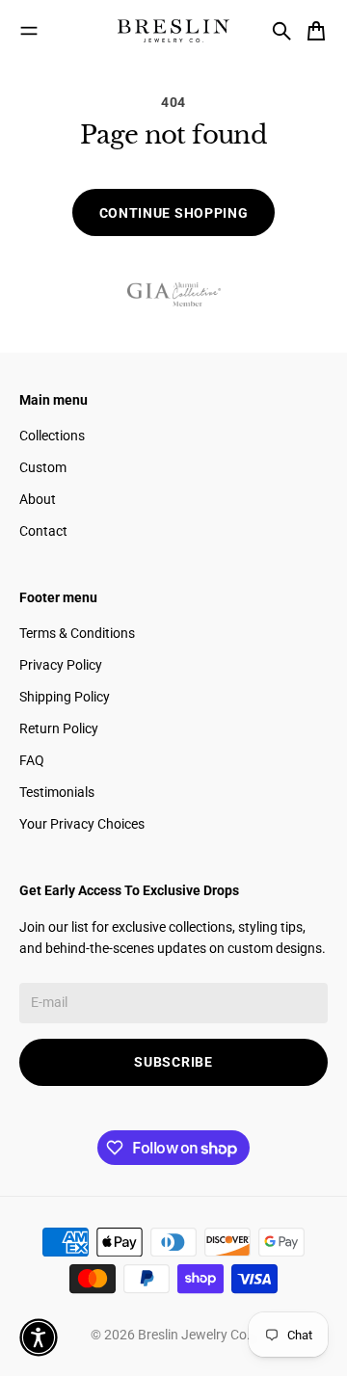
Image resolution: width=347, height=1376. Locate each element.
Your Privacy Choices (82, 824)
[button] (38, 1337)
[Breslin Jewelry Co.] (173, 30)
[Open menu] (29, 30)
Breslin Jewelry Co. (196, 1334)
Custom (43, 467)
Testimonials (56, 792)
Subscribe (173, 1062)
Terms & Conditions (77, 633)
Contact (43, 531)
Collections (52, 435)
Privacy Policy (60, 665)
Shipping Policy (64, 696)
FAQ (31, 760)
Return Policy (58, 728)
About (37, 499)
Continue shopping (174, 213)
